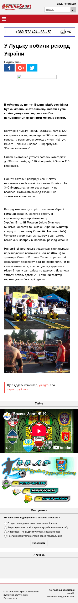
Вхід (59, 3)
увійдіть (44, 385)
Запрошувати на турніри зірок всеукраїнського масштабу (37, 527)
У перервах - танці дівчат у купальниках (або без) (33, 531)
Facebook (9, 68)
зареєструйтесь (17, 389)
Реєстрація (70, 3)
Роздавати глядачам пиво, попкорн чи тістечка (32, 523)
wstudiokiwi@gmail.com (60, 596)
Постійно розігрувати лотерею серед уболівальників (34, 536)
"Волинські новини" (17, 148)
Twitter (32, 68)
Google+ (21, 68)
